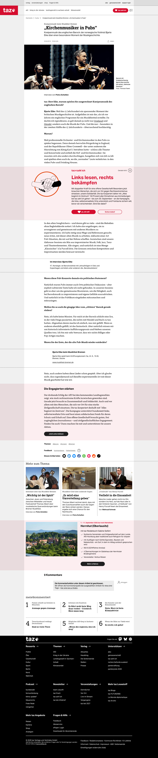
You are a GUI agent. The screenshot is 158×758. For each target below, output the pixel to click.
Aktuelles (84, 652)
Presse (83, 665)
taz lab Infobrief (59, 700)
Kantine (29, 725)
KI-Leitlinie (126, 741)
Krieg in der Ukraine (61, 655)
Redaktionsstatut (97, 741)
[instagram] (130, 640)
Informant (85, 744)
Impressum (105, 744)
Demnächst (85, 690)
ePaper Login (58, 728)
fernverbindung (32, 693)
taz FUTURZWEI (114, 694)
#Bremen (72, 444)
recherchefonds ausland (117, 662)
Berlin (28, 669)
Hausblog (84, 655)
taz (32, 639)
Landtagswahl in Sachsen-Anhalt (63, 660)
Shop (28, 728)
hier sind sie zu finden (69, 588)
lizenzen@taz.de (41, 744)
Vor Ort (84, 693)
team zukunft (58, 690)
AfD (54, 652)
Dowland (98, 121)
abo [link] (106, 3)
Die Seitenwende (87, 659)
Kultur (37, 18)
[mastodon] (120, 640)
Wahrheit (29, 676)
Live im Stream (87, 697)
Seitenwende (120, 744)
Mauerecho (30, 700)
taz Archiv (112, 701)
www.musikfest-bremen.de (63, 362)
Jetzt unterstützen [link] (56, 434)
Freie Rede (30, 703)
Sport (28, 665)
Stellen (83, 662)
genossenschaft (114, 655)
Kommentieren (59, 451)
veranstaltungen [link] (37, 3)
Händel (47, 124)
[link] (27, 10)
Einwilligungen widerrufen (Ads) (93, 748)
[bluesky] (125, 640)
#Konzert (63, 444)
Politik (28, 652)
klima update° (31, 697)
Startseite (29, 18)
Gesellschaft (31, 659)
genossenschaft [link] (115, 3)
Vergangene (85, 700)
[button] (131, 10)
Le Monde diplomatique (117, 697)
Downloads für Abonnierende (65, 731)
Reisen (28, 721)
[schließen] (130, 170)
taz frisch (57, 693)
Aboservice (57, 724)
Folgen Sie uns (112, 639)
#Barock (56, 444)
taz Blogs (111, 690)
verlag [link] (28, 3)
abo (109, 652)
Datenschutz (94, 744)
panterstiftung (114, 665)
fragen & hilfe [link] (53, 3)
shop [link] (46, 3)
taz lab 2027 (85, 703)
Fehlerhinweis (71, 451)
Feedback (57, 721)
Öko (27, 655)
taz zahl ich (112, 659)
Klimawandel (58, 665)
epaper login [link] (126, 3)
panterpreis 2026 (115, 669)
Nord (28, 672)
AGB (112, 744)
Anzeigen (29, 732)
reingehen (30, 707)
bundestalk (30, 690)
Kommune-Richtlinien (113, 741)
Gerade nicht (122, 170)
